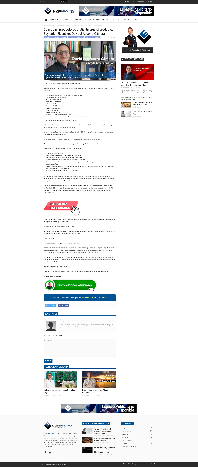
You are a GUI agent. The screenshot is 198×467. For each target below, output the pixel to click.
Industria (77, 20)
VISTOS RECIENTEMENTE (132, 59)
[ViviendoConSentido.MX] (58, 11)
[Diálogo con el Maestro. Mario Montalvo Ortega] (99, 380)
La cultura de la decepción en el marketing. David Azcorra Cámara (135, 83)
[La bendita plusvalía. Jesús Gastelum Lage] (60, 380)
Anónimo (62, 321)
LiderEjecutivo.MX (49, 433)
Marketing (88, 20)
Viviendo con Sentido (129, 19)
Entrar (128, 1)
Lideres (114, 20)
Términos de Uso (141, 464)
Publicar (48, 360)
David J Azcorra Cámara (92, 37)
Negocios (52, 20)
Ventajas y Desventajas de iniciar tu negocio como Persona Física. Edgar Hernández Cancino (105, 450)
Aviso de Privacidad (128, 464)
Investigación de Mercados (76, 37)
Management (65, 20)
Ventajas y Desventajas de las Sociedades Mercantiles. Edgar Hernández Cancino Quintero (103, 431)
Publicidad (152, 464)
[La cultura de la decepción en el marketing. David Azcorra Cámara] (137, 73)
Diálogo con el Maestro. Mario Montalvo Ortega (95, 391)
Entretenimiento (101, 20)
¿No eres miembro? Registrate (143, 1)
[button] (152, 19)
